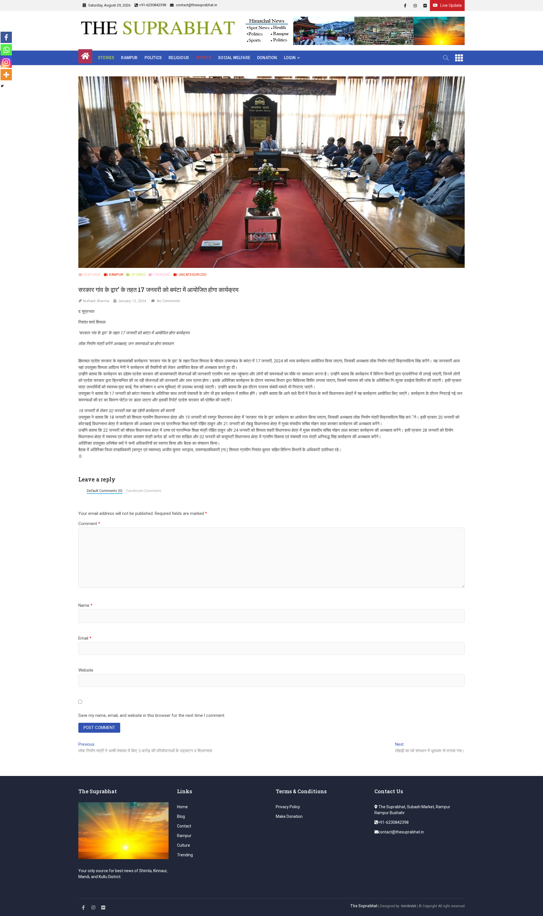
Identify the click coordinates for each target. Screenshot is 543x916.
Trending (162, 275)
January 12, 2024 (132, 301)
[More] (6, 74)
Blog (181, 816)
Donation (267, 57)
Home (182, 807)
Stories (106, 57)
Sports (203, 57)
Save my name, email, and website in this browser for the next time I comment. (151, 715)
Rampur (129, 57)
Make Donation (289, 816)
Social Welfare (234, 57)
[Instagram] (6, 62)
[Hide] (2, 86)
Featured (92, 275)
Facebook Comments (143, 491)
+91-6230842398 (152, 5)
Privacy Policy (288, 807)
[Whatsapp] (6, 49)
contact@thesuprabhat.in (196, 5)
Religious (179, 57)
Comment (89, 523)
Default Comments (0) (104, 491)
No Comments (168, 301)
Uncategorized (193, 275)
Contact (184, 826)
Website (85, 670)
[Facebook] (6, 37)
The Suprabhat (364, 906)
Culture (183, 845)
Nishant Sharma (96, 301)
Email (84, 638)
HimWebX (408, 906)
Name (85, 605)
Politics (153, 57)
